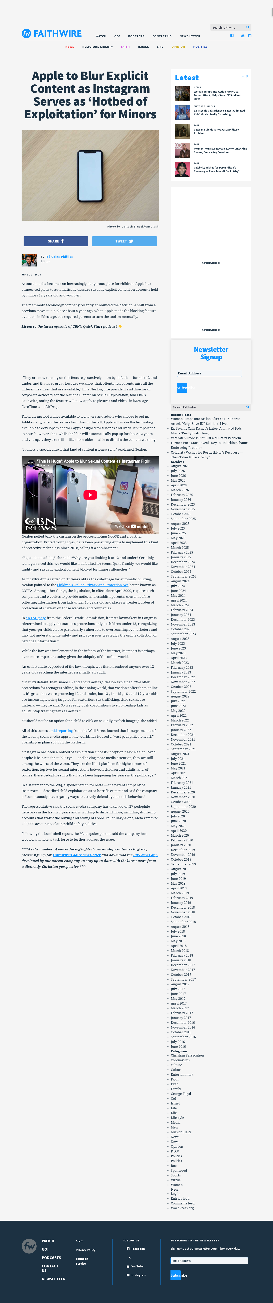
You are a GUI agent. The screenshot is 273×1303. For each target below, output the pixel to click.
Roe (174, 1166)
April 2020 (179, 831)
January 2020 (181, 845)
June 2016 (178, 1047)
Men (174, 1127)
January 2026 (181, 500)
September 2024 (183, 576)
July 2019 (178, 874)
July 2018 (178, 931)
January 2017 (181, 1018)
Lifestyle (177, 1118)
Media (175, 1122)
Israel (143, 47)
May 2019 (178, 883)
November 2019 (183, 855)
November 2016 (183, 1027)
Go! (117, 36)
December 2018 (183, 907)
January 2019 (181, 903)
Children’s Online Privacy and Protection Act (92, 585)
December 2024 (183, 562)
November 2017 (183, 970)
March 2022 (180, 720)
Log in (175, 1194)
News (69, 47)
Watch (101, 36)
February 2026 (182, 495)
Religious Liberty (97, 47)
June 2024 (178, 591)
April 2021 (179, 773)
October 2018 (181, 917)
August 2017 (180, 984)
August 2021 (180, 754)
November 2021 (183, 739)
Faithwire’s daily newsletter (77, 855)
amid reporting (61, 731)
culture (176, 1065)
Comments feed (183, 1203)
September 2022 (183, 691)
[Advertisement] (211, 235)
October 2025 (181, 514)
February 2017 (182, 1013)
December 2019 (183, 850)
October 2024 (181, 572)
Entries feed (180, 1198)
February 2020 (182, 840)
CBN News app (145, 855)
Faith (125, 47)
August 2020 (180, 811)
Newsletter (190, 36)
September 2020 (183, 807)
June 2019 (178, 879)
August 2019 (180, 869)
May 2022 (178, 711)
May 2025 (178, 538)
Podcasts (136, 36)
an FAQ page (36, 618)
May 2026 (178, 480)
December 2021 (183, 735)
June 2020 (178, 821)
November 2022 (183, 682)
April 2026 (179, 485)
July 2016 (178, 1042)
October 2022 (181, 687)
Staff (79, 1241)
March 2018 (180, 951)
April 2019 (179, 888)
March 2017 (180, 1008)
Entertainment (182, 1075)
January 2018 (181, 960)
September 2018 (183, 922)
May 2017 (178, 999)
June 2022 (178, 706)
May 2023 (178, 653)
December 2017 (183, 965)
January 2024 (181, 615)
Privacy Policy (85, 1250)
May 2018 (178, 941)
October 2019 (181, 859)
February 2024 (182, 610)
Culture (176, 1070)
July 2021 (178, 759)
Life (160, 47)
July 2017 (178, 989)
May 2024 (178, 596)
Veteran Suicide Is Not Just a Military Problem (206, 438)
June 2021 (178, 763)
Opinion (178, 47)
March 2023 (180, 663)
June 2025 (178, 533)
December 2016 (183, 1023)
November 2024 (183, 567)
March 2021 (180, 778)
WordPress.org (182, 1208)
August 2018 (180, 927)
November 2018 (183, 912)
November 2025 (183, 509)
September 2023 (183, 634)
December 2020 (183, 792)
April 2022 (179, 715)
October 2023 (181, 629)
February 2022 (182, 725)
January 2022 (181, 730)
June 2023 (178, 648)
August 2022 (180, 696)
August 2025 (180, 524)
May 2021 (178, 768)
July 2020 (178, 816)
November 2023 (183, 624)
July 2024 (178, 586)
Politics (200, 47)
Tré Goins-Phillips (59, 256)
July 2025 (178, 528)
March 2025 (180, 548)
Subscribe (182, 388)
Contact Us (162, 36)
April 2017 (179, 1003)
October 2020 (181, 802)
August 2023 (180, 639)
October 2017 (181, 975)
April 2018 (179, 946)
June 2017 (178, 994)
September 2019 (183, 864)
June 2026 (178, 476)
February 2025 (182, 552)
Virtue (176, 1180)
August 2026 (180, 466)
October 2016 (181, 1032)
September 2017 (183, 979)
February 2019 (182, 898)
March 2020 (180, 835)
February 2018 (182, 955)
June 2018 (178, 936)
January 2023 (181, 672)
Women (177, 1185)
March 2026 (180, 490)
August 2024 (180, 581)
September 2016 (183, 1037)
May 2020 (178, 826)
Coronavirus (180, 1060)
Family (176, 1089)
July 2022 (178, 701)
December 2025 (183, 504)
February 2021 (182, 783)
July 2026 (178, 471)
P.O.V (175, 1151)
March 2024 (180, 605)
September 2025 (183, 519)
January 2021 (181, 787)
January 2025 (181, 557)
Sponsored (179, 1170)
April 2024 (179, 600)
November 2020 (183, 797)
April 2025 (179, 543)
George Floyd (181, 1094)
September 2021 (183, 749)
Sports (176, 1175)
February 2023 (182, 667)
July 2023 (178, 644)
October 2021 (181, 744)
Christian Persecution (187, 1055)
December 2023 (183, 620)
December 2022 (183, 677)
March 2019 (180, 893)
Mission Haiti (181, 1132)
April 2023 (179, 658)
